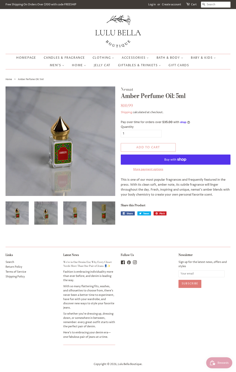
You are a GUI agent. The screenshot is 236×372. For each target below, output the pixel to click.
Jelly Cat (102, 65)
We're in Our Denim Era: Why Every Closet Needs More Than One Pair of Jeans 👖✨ (87, 264)
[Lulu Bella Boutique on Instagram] (135, 263)
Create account (171, 4)
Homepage (26, 58)
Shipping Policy (15, 276)
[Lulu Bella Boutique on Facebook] (123, 263)
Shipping (126, 112)
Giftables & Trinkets (138, 65)
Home (78, 65)
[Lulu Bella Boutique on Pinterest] (129, 263)
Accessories (134, 58)
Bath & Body (169, 58)
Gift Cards (179, 65)
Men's (56, 65)
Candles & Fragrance (64, 58)
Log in (152, 4)
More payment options (148, 169)
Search (10, 262)
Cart (194, 4)
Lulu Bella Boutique (130, 364)
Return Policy (14, 267)
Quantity (127, 127)
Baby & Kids (202, 58)
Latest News (71, 255)
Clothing (102, 58)
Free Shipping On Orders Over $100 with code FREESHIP (41, 4)
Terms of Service (16, 272)
